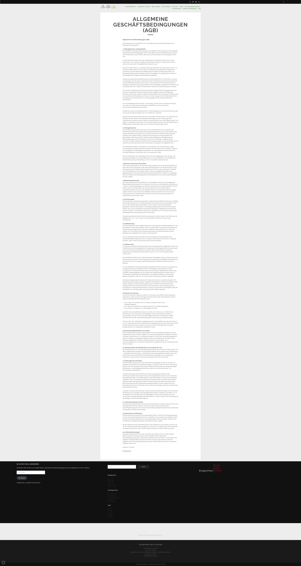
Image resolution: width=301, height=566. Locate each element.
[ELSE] (108, 8)
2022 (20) (110, 516)
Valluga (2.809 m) (150, 550)
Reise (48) (111, 480)
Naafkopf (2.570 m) (150, 554)
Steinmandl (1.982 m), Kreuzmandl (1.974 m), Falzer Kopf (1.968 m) (150, 552)
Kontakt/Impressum (189, 8)
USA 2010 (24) (112, 486)
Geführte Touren (144, 6)
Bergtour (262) (112, 493)
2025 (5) (110, 510)
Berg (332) (111, 478)
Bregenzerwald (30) (114, 497)
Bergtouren (156, 6)
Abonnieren (21, 478)
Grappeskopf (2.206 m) (150, 548)
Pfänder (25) (111, 501)
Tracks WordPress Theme (143, 564)
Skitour (175, 6)
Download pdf (127, 451)
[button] (3, 562)
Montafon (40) (112, 495)
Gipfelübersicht (130, 6)
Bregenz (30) (112, 484)
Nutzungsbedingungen (192, 6)
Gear (181, 6)
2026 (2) (110, 509)
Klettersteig (166, 6)
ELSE (150, 532)
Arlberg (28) (112, 499)
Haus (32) (110, 482)
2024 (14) (110, 512)
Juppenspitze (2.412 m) (150, 556)
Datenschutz (177, 8)
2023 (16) (110, 514)
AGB (199, 8)
